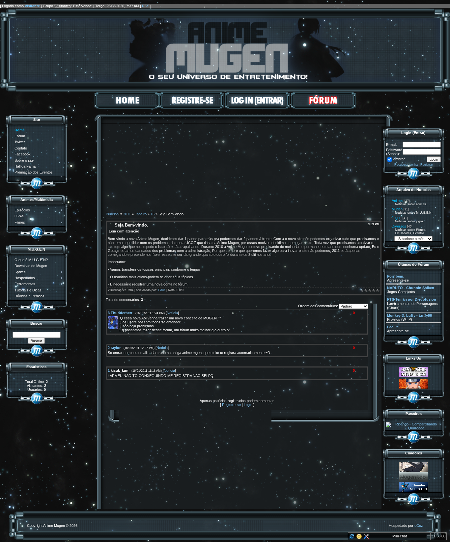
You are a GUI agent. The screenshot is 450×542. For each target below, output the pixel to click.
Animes (398, 201)
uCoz (418, 526)
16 (153, 214)
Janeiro (141, 214)
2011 (127, 214)
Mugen (397, 209)
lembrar (399, 159)
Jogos (397, 218)
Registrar (426, 164)
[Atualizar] (351, 538)
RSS (145, 6)
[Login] (257, 107)
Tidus (161, 290)
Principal (112, 214)
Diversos (399, 226)
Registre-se (231, 405)
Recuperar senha (406, 164)
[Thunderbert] (119, 318)
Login (248, 405)
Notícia (172, 313)
